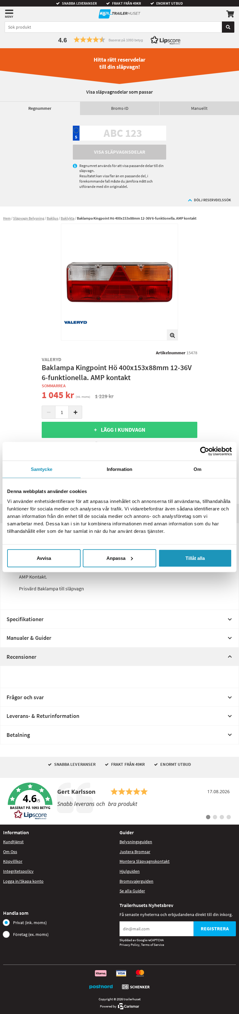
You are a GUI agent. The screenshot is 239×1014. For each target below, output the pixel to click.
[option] (119, 282)
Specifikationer (25, 619)
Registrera (215, 928)
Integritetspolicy (18, 871)
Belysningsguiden (136, 841)
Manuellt (199, 108)
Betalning (18, 734)
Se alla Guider (132, 891)
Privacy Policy (129, 944)
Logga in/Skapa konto (23, 881)
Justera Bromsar (135, 851)
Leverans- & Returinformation (43, 715)
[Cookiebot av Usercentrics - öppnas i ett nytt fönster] (204, 451)
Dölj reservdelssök (212, 200)
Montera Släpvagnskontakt (145, 861)
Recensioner (21, 656)
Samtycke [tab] (41, 469)
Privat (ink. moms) (30, 922)
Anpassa (115, 557)
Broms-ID (120, 108)
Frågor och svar (25, 697)
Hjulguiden (130, 871)
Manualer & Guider (29, 637)
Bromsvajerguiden (136, 881)
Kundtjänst (13, 841)
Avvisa (44, 557)
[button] (119, 40)
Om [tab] (197, 469)
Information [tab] (119, 469)
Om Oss (10, 851)
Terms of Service (152, 944)
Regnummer (39, 108)
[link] (119, 801)
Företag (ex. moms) (31, 934)
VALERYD (52, 359)
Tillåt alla (195, 557)
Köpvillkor (12, 861)
